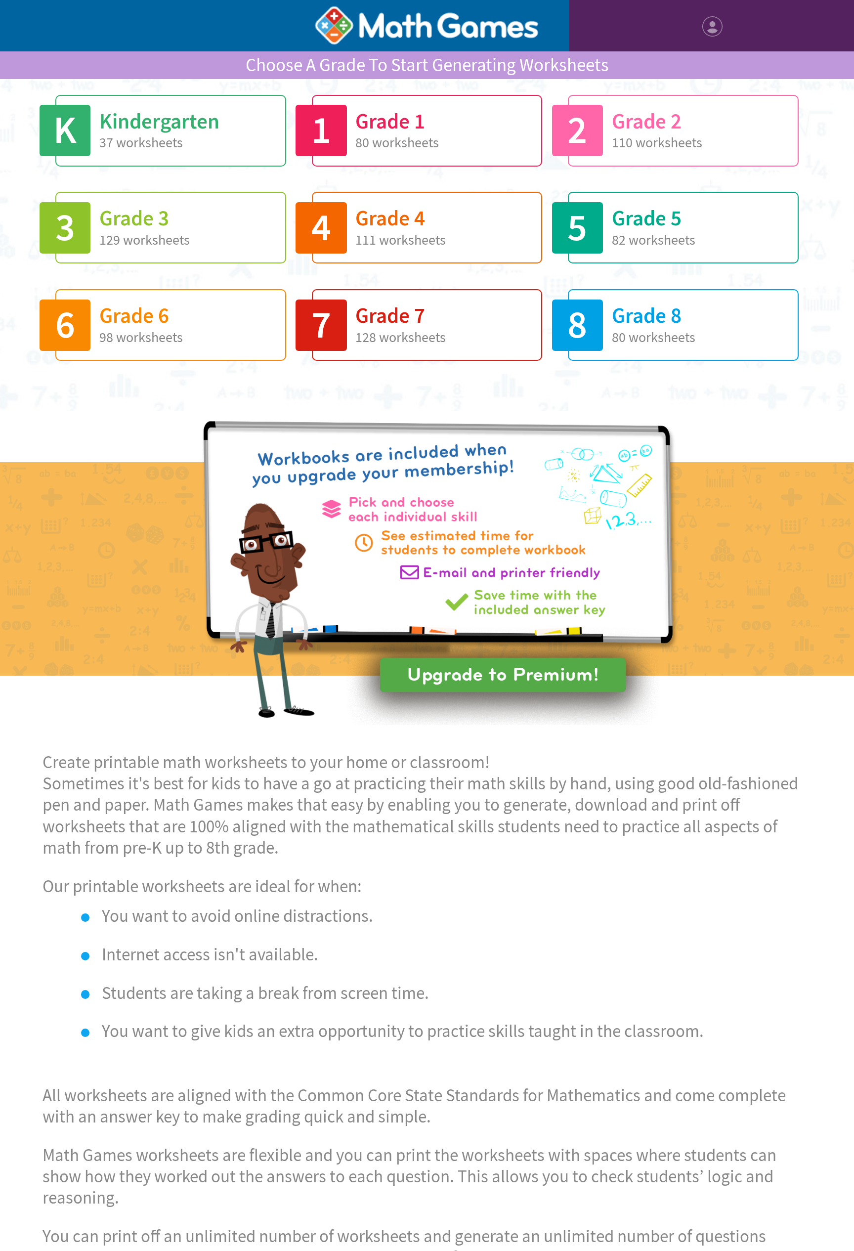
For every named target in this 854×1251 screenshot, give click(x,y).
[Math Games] (427, 25)
